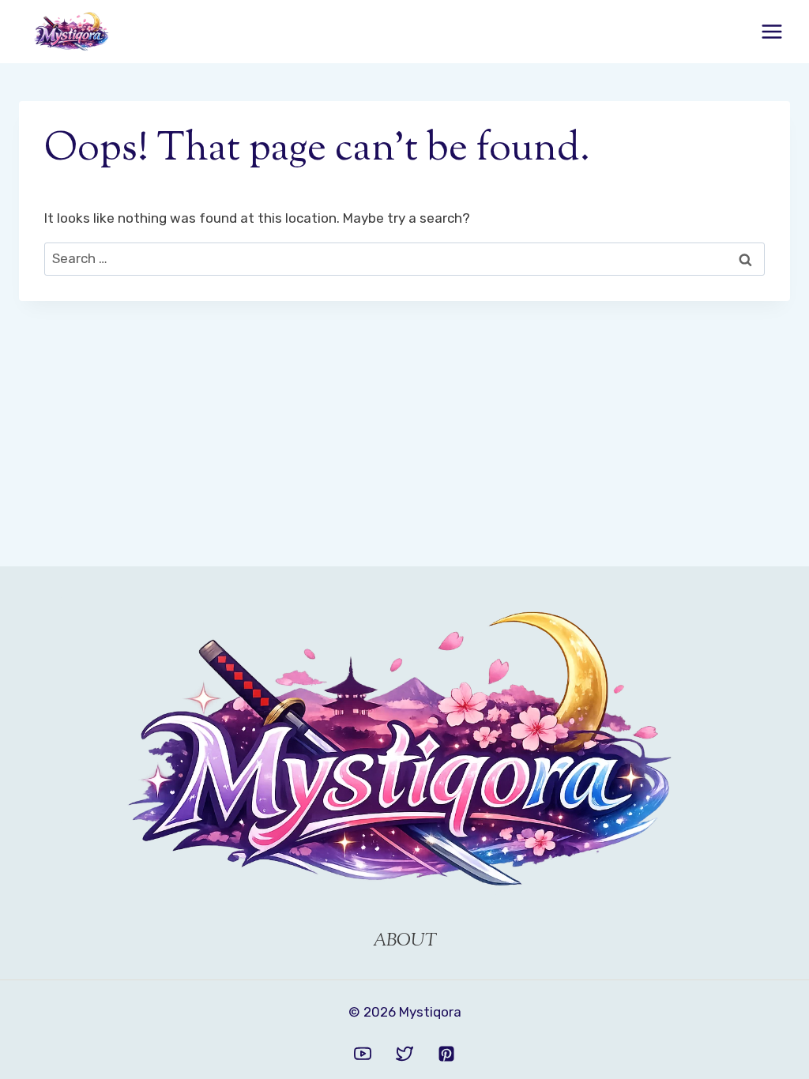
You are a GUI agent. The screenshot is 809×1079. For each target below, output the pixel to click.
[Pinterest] (446, 1053)
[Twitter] (404, 1053)
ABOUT (405, 941)
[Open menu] (771, 31)
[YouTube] (362, 1053)
